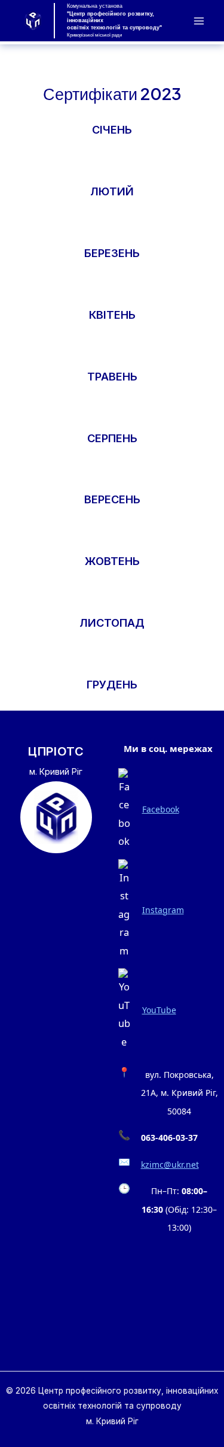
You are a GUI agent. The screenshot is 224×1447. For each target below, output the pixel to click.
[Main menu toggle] (198, 20)
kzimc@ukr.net (170, 1164)
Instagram (163, 910)
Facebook (160, 809)
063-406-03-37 (169, 1137)
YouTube (159, 1010)
